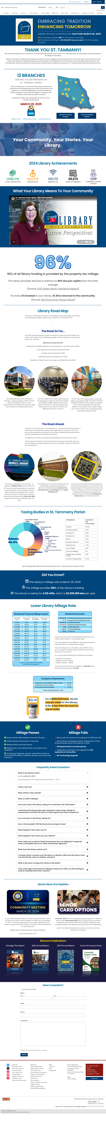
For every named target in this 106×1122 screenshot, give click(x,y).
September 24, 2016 (45, 401)
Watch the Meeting (39, 930)
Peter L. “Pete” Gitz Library (15, 401)
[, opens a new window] (76, 110)
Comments (24, 1020)
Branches (15, 13)
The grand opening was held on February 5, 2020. (89, 410)
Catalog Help (52, 1070)
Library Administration (36, 1066)
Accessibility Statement (80, 1106)
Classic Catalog (71, 1078)
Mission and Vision (35, 1070)
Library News (34, 1078)
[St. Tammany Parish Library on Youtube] (8, 1074)
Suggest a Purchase (17, 1076)
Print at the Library (17, 1066)
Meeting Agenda (26, 930)
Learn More (44, 1050)
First (21, 995)
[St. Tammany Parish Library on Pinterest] (8, 1078)
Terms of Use (59, 1106)
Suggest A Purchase (88, 13)
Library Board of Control (36, 1068)
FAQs (50, 1068)
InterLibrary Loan (16, 1078)
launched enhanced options (83, 919)
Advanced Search (101, 10)
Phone (22, 1012)
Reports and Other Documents (38, 1082)
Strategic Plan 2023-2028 (37, 1074)
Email (22, 1003)
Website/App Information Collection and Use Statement (89, 1098)
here (84, 930)
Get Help (99, 13)
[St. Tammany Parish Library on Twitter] (8, 1068)
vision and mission (65, 316)
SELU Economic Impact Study (57, 299)
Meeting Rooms (16, 1074)
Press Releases (34, 1080)
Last (55, 995)
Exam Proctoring (16, 1070)
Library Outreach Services (19, 1080)
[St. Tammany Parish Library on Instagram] (8, 1071)
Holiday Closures (35, 1084)
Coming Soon (75, 13)
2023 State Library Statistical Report (57, 288)
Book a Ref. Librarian (17, 1068)
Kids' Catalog (46, 13)
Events (56, 13)
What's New (64, 13)
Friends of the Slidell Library (74, 1066)
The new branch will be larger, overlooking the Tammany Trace (87, 492)
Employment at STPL (36, 1076)
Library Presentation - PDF (27, 933)
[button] (75, 2)
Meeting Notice (15, 930)
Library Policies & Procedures (38, 1072)
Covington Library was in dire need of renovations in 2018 (86, 400)
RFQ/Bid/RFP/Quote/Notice (37, 1088)
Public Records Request (37, 1086)
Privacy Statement (68, 1106)
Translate (101, 1103)
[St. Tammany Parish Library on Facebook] (8, 1065)
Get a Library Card (17, 1072)
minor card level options (86, 921)
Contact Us (52, 1066)
